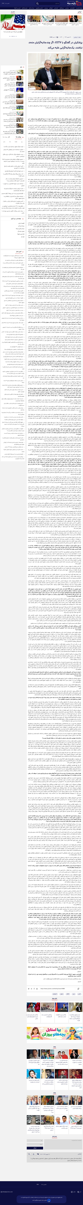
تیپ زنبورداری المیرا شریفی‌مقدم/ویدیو (14, 171)
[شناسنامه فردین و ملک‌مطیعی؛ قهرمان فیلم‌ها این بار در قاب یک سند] (61, 1054)
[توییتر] (29, 989)
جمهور (61, 994)
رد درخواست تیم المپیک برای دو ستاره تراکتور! (13, 359)
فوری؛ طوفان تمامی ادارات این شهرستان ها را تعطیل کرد (61, 24)
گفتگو (68, 994)
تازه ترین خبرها (21, 234)
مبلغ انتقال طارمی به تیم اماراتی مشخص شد (14, 260)
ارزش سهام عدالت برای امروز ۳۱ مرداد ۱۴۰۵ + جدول (12, 295)
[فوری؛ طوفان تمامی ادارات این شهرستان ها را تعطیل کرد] (61, 18)
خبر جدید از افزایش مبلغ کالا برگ (16, 315)
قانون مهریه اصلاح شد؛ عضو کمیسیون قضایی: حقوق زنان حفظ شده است (9, 73)
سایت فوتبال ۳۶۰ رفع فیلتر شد (10, 91)
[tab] (16, 36)
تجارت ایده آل (21, 231)
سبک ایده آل (21, 226)
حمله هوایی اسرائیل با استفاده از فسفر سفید (14, 339)
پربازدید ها (18, 137)
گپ (80, 1192)
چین (74, 994)
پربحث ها (5, 137)
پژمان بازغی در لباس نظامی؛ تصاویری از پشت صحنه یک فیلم (62, 1082)
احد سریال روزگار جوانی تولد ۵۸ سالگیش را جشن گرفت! (33, 1108)
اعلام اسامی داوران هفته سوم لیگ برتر (9, 108)
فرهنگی (51, 8)
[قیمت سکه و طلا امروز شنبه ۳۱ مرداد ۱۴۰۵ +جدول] (33, 18)
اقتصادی (72, 8)
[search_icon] (37, 3)
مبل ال (22, 237)
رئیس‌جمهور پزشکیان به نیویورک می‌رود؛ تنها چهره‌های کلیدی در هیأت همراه (74, 1017)
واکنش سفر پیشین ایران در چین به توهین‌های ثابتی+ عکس (32, 1017)
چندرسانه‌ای (25, 8)
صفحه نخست (79, 8)
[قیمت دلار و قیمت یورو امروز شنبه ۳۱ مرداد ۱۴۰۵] (47, 18)
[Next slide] (23, 22)
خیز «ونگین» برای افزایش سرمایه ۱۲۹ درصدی (14, 447)
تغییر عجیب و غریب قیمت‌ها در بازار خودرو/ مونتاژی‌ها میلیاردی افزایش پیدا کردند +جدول (33, 1129)
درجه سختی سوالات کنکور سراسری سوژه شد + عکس (10, 85)
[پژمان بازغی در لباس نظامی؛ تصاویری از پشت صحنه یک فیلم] (61, 1074)
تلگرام (74, 1192)
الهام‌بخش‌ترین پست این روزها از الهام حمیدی (76, 1107)
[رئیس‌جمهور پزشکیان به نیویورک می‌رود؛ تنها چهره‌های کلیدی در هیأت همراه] (75, 1007)
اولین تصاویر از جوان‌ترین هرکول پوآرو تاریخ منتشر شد (33, 1062)
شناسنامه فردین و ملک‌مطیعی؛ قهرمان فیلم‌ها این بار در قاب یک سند (62, 1062)
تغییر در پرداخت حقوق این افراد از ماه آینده (14, 362)
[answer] (38, 1154)
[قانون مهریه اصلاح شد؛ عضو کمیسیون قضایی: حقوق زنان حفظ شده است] (19, 72)
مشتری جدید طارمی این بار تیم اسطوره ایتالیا (14, 337)
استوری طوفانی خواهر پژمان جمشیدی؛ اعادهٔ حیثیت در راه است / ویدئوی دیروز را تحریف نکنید (77, 1084)
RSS (3, 3)
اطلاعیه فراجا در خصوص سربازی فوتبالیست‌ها (14, 349)
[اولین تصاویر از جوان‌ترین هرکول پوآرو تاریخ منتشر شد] (33, 1054)
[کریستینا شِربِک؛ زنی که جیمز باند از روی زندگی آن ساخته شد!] (19, 119)
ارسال (35, 1148)
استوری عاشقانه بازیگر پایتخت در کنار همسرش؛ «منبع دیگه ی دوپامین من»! (48, 1109)
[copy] (78, 988)
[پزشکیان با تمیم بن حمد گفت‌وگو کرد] (47, 1007)
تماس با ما (7, 3)
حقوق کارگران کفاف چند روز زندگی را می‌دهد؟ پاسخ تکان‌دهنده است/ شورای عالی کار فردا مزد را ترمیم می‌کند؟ (13, 424)
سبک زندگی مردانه (20, 229)
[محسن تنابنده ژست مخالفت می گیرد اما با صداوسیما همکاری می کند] (47, 1074)
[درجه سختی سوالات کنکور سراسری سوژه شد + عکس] (19, 84)
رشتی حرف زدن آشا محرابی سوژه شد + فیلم (14, 305)
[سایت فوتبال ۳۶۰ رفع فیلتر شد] (19, 90)
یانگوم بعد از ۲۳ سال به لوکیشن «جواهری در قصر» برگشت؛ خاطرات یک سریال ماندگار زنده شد (47, 1063)
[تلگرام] (31, 989)
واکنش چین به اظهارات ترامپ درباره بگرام (61, 1016)
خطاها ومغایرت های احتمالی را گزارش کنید (14, 284)
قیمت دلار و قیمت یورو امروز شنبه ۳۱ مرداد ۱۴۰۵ (47, 24)
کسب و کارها (17, 8)
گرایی (79, 994)
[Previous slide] (2, 22)
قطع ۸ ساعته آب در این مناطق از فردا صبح (14, 298)
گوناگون (79, 12)
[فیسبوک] (34, 989)
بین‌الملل (62, 8)
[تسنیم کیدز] (54, 1034)
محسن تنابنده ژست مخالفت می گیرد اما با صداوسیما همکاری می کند (47, 1082)
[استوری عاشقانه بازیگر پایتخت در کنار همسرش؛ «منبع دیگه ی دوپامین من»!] (47, 1100)
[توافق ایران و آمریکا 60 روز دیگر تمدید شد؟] (13, 22)
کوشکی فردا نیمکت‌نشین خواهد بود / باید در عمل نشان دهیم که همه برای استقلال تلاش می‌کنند (10, 97)
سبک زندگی (32, 8)
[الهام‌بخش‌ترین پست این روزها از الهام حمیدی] (75, 1100)
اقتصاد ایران (21, 223)
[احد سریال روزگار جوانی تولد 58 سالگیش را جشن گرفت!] (33, 1100)
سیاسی (67, 8)
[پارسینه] (73, 3)
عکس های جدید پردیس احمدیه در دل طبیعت (34, 1081)
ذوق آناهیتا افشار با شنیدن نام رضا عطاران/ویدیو (13, 356)
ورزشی (46, 8)
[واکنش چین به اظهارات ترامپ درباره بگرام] (61, 1007)
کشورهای (55, 994)
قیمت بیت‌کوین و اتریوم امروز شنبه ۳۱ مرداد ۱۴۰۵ (12, 281)
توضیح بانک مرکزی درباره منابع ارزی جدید (14, 334)
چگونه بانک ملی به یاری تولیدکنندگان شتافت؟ (13, 420)
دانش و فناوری (39, 8)
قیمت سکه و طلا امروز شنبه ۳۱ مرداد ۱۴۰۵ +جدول (34, 24)
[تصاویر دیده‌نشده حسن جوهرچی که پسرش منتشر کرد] (61, 1100)
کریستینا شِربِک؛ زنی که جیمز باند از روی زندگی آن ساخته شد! (9, 120)
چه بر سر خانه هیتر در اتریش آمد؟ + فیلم (14, 310)
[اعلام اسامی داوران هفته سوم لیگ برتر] (19, 107)
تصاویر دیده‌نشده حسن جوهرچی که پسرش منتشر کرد (62, 1108)
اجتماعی (56, 8)
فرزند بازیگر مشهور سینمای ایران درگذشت (62, 1127)
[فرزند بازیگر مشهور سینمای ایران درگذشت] (61, 1120)
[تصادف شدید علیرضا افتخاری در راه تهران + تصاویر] (75, 18)
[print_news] (37, 989)
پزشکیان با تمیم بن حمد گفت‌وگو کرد (46, 1016)
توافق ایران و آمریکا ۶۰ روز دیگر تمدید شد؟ (13, 32)
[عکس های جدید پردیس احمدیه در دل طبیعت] (33, 1074)
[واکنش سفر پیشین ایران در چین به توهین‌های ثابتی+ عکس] (33, 1007)
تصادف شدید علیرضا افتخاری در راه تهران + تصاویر (75, 24)
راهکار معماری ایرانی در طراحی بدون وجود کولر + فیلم (12, 313)
